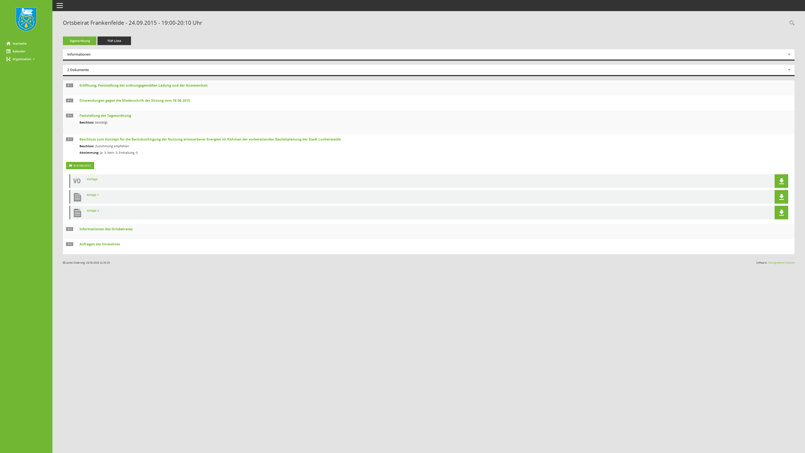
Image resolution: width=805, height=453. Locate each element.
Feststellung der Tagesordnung (105, 115)
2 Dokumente (78, 70)
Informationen (79, 54)
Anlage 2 (93, 210)
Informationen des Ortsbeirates (105, 229)
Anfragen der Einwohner (99, 244)
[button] (26, 59)
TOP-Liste (114, 41)
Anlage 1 (93, 195)
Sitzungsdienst (781, 262)
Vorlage (92, 179)
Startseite (20, 44)
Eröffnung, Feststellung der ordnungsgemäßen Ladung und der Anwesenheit (143, 85)
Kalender (19, 51)
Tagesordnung (80, 41)
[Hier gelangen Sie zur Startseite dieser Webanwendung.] (26, 19)
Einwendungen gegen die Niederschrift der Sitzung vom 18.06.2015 (134, 100)
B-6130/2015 (82, 166)
